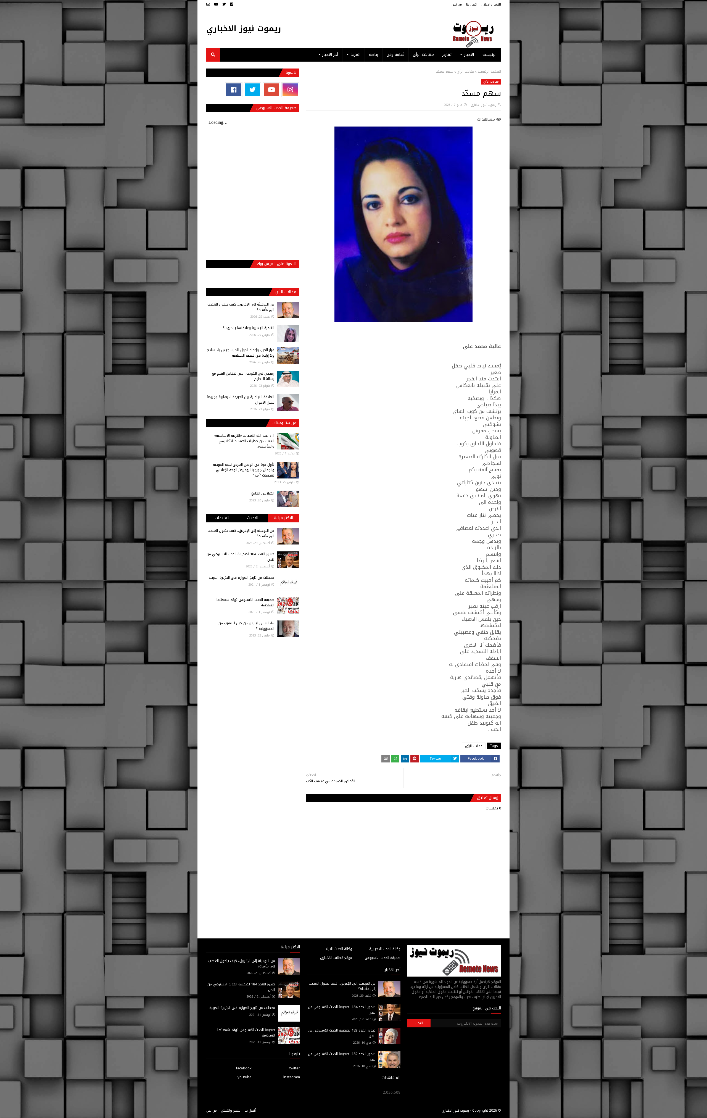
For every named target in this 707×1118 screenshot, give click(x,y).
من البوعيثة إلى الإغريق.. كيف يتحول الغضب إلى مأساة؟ (240, 307)
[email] (208, 4)
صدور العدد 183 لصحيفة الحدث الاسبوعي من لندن (342, 1033)
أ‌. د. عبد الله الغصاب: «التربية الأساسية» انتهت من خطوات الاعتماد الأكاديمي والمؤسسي (244, 441)
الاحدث (252, 518)
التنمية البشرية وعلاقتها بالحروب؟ (248, 327)
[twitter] (224, 4)
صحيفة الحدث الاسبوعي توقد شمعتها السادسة (245, 602)
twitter (294, 1068)
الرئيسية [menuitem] (489, 54)
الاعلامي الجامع (262, 493)
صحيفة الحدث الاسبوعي (382, 957)
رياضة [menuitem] (373, 54)
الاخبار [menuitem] (469, 54)
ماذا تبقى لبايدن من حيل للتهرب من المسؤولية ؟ (246, 626)
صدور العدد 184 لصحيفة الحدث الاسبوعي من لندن (240, 557)
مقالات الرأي (465, 72)
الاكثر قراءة (283, 518)
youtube (245, 1077)
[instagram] (290, 89)
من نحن (457, 4)
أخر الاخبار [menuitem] (330, 54)
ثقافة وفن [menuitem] (395, 54)
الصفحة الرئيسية (489, 72)
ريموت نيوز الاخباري (243, 28)
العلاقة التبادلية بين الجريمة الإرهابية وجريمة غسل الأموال (240, 399)
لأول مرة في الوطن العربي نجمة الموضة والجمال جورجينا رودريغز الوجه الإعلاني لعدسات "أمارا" (243, 470)
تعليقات (222, 518)
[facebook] (231, 4)
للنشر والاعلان (491, 4)
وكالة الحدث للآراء (339, 948)
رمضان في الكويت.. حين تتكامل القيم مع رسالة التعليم (243, 376)
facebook (244, 1068)
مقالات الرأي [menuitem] (423, 54)
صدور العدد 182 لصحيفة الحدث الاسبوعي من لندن (342, 1056)
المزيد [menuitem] (355, 54)
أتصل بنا (471, 4)
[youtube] (216, 4)
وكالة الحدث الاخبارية (384, 948)
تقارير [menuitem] (447, 54)
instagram (291, 1077)
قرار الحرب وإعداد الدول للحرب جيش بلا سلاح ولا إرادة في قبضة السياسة (240, 352)
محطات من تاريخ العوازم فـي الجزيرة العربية (241, 577)
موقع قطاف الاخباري (336, 957)
